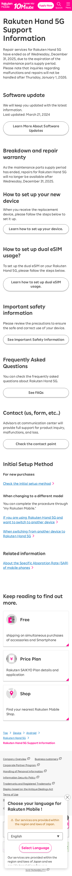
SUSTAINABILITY (36, 870)
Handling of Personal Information (23, 771)
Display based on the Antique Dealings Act (28, 789)
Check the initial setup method (27, 483)
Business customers (46, 759)
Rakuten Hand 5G (14, 738)
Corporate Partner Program (19, 765)
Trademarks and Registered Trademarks (27, 783)
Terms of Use (10, 794)
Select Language (35, 847)
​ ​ (34, 630)
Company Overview (14, 759)
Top (5, 733)
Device (17, 733)
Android (31, 733)
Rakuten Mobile (8, 5)
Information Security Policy (19, 777)
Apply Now (45, 5)
